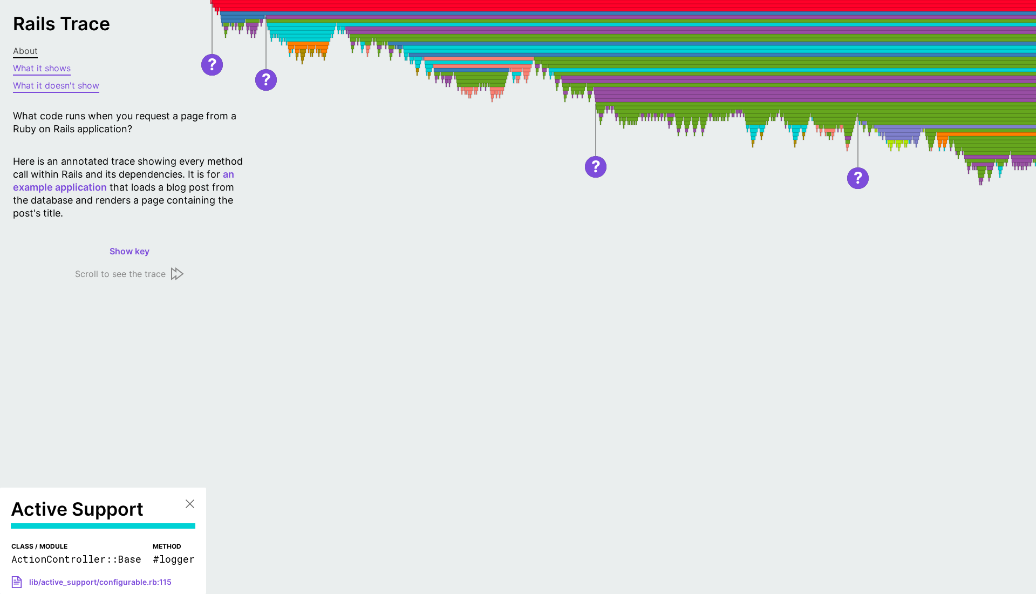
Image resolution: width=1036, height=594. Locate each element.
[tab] (129, 51)
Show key (129, 251)
